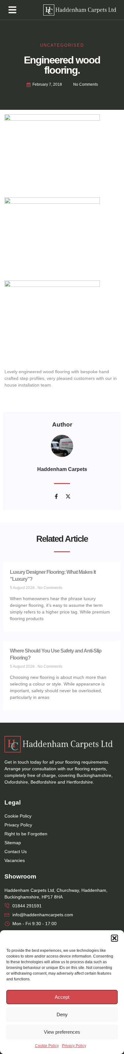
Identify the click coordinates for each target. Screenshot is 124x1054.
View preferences (62, 1032)
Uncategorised (62, 45)
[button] (114, 938)
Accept (62, 997)
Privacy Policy (74, 1046)
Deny (62, 1014)
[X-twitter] (68, 496)
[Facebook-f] (56, 496)
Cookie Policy (47, 1046)
